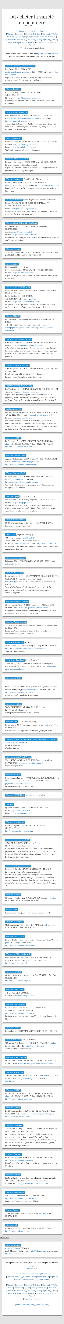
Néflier (54, 39)
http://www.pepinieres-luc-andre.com (20, 692)
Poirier (38, 42)
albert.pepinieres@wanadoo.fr (17, 327)
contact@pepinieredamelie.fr (40, 415)
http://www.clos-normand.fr (16, 963)
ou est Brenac (34, 843)
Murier (38, 39)
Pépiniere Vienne (42, 1279)
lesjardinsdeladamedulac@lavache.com (27, 118)
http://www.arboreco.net (15, 1254)
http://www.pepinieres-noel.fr (17, 1231)
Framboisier (42, 37)
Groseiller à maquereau (16, 39)
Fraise (33, 37)
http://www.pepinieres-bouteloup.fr (19, 1160)
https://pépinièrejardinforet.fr (47, 185)
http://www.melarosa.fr (35, 1046)
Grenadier (31, 39)
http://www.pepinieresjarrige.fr (17, 981)
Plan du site (46, 1274)
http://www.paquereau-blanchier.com (34, 608)
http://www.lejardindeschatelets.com (33, 1183)
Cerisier (37, 34)
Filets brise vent (42, 1304)
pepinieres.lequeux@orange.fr (42, 1114)
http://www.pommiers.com (47, 53)
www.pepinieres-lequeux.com (17, 1117)
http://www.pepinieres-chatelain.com (20, 945)
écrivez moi (32, 1268)
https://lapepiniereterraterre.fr (28, 98)
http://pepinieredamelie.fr (23, 418)
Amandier (20, 34)
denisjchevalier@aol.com (23, 995)
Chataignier (46, 34)
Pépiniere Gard (43, 1276)
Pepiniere (24, 48)
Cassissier (29, 34)
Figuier (27, 37)
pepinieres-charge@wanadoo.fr (17, 783)
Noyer (18, 42)
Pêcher (32, 42)
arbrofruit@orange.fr (19, 543)
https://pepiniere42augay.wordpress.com (21, 482)
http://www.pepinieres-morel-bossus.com (21, 1198)
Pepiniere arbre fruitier (37, 31)
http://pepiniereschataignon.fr (31, 763)
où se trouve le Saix (30, 689)
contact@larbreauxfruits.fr (21, 232)
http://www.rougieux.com (29, 1078)
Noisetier (11, 42)
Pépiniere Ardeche (14, 1276)
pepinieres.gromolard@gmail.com (25, 461)
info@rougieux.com (13, 1081)
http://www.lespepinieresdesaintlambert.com (36, 1063)
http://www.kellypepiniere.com (25, 147)
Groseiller (52, 37)
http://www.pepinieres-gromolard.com (20, 464)
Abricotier (11, 34)
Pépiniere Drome (29, 1276)
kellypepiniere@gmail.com (24, 144)
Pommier (46, 42)
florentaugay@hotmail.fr (15, 479)
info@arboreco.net (38, 1251)
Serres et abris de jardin (25, 1304)
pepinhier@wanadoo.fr (20, 810)
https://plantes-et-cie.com (23, 273)
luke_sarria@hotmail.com (15, 185)
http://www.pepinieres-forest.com (18, 447)
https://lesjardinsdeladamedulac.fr (19, 121)
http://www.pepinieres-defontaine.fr (19, 1013)
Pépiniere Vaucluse (26, 1279)
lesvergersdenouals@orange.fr (23, 208)
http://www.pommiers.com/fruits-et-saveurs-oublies (25, 648)
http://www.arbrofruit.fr (46, 543)
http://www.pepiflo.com (22, 502)
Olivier (25, 42)
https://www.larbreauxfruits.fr (24, 234)
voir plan (36, 646)
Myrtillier (46, 39)
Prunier (54, 42)
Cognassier (18, 37)
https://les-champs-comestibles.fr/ (26, 301)
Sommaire (23, 31)
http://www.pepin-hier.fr (22, 813)
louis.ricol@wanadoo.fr (14, 581)
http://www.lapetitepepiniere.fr (26, 392)
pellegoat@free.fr (12, 564)
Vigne (32, 45)
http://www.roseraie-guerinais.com (19, 831)
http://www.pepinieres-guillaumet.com (28, 345)
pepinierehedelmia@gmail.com (18, 72)
